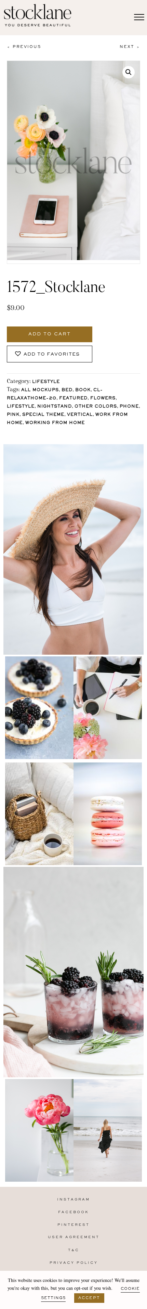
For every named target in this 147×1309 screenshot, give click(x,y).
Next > (130, 47)
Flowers (103, 398)
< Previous (24, 47)
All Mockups (40, 390)
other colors (96, 407)
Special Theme (43, 415)
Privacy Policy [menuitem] (74, 1263)
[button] (128, 72)
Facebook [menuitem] (73, 1212)
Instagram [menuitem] (73, 1199)
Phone (129, 407)
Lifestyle (46, 382)
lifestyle (21, 407)
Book (83, 390)
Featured (73, 398)
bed (67, 390)
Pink (13, 415)
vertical (80, 415)
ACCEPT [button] (89, 1298)
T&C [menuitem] (73, 1250)
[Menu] (139, 17)
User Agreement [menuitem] (73, 1237)
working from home (55, 423)
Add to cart (49, 334)
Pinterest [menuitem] (73, 1225)
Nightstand (54, 407)
